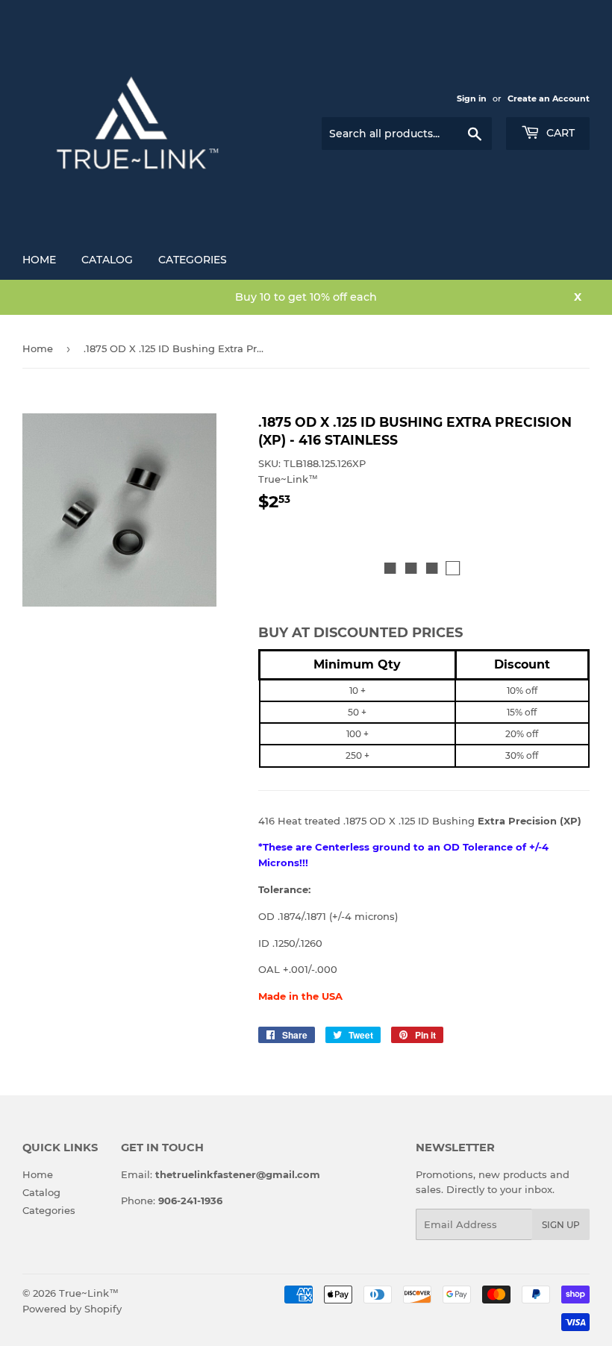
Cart (559, 133)
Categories (192, 259)
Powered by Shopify (72, 1309)
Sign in (472, 98)
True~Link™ (89, 1293)
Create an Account (549, 98)
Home (39, 259)
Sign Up (561, 1224)
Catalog (107, 259)
